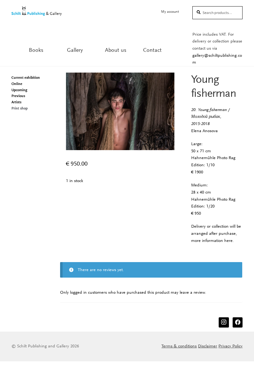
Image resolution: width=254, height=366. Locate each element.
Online (16, 84)
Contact (152, 50)
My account (170, 12)
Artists (16, 102)
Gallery (75, 50)
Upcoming (19, 90)
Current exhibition (25, 77)
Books (36, 50)
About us (115, 50)
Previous (18, 96)
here (228, 240)
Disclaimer (207, 346)
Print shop (19, 108)
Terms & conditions (179, 346)
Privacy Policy (230, 346)
